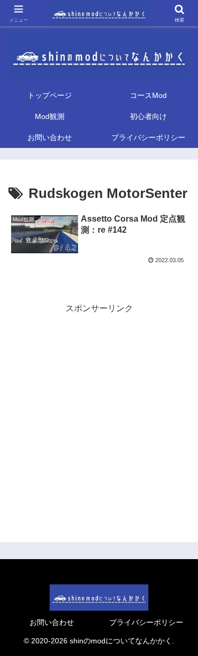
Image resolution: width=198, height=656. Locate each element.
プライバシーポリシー (146, 622)
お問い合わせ (52, 622)
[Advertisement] (99, 414)
